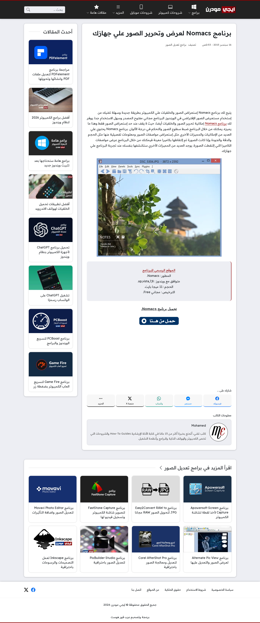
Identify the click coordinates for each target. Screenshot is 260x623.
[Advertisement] (159, 78)
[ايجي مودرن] (221, 9)
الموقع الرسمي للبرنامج (158, 270)
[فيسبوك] (33, 590)
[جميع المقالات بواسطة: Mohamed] (218, 432)
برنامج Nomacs (216, 123)
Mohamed (198, 425)
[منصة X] (26, 590)
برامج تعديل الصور (176, 44)
